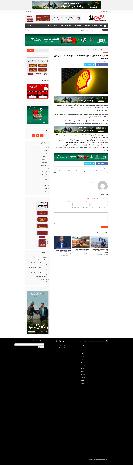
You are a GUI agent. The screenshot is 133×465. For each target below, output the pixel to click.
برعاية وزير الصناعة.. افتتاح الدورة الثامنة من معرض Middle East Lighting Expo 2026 (38, 258)
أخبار (101, 25)
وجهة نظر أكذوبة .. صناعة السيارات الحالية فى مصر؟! (38, 280)
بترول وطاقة (77, 140)
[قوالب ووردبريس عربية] (65, 462)
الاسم (106, 201)
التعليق (106, 211)
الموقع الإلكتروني (68, 201)
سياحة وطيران (100, 142)
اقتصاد (46, 153)
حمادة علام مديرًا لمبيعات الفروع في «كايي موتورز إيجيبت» (37, 268)
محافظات (94, 25)
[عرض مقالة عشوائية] (28, 25)
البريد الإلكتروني (86, 201)
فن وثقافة (45, 182)
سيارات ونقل (88, 142)
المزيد (49, 25)
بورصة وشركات (77, 25)
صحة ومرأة (76, 142)
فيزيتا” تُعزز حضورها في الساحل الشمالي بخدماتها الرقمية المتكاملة (37, 263)
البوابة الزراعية (69, 142)
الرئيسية (105, 25)
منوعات (55, 25)
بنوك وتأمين (87, 25)
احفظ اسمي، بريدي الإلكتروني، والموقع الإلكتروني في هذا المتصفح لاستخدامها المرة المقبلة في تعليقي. (88, 207)
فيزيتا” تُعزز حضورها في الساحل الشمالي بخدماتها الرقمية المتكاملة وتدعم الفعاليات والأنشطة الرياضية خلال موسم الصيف (77, 30)
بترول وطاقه (68, 25)
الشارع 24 (105, 61)
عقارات (82, 142)
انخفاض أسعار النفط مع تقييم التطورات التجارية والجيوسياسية (82, 250)
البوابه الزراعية (44, 156)
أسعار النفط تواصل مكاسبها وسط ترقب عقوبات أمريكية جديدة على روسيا (100, 251)
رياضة (61, 25)
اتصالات (94, 142)
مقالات (46, 188)
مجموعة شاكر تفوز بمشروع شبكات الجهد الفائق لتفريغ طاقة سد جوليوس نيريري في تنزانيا (62, 252)
